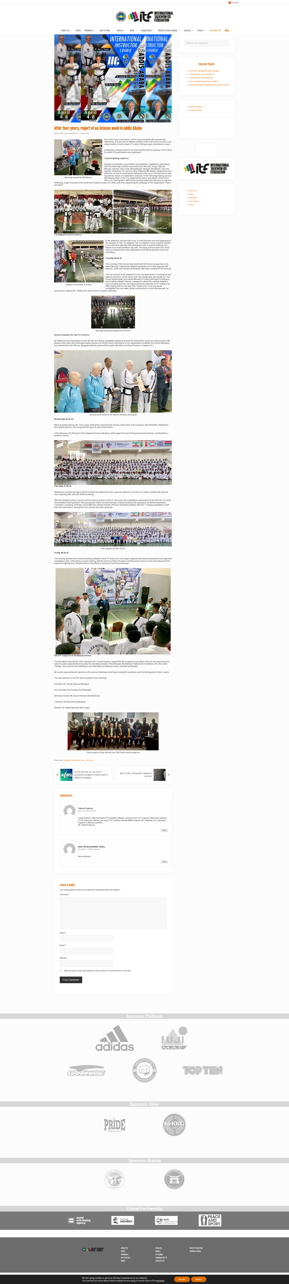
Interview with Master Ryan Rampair (204, 71)
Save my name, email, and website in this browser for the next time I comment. (97, 971)
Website (63, 958)
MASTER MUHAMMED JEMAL (91, 847)
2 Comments (84, 133)
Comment (64, 894)
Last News (89, 760)
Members (193, 197)
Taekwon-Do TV (161, 1257)
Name (63, 933)
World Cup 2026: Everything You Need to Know (209, 85)
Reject (199, 1279)
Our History (194, 201)
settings (160, 1280)
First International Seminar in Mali (203, 81)
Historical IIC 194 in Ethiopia (201, 78)
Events (157, 1251)
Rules (191, 194)
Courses (158, 1248)
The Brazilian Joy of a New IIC (202, 74)
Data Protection (195, 107)
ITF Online (159, 1254)
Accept (182, 1279)
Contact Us (159, 1261)
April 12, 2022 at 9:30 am (87, 811)
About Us (193, 191)
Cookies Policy (195, 110)
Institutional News (78, 760)
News (191, 205)
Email (63, 945)
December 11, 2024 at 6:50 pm (89, 849)
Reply (164, 830)
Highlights (67, 760)
